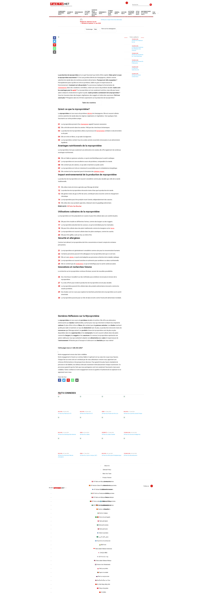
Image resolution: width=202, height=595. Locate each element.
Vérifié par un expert (106, 19)
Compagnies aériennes (61, 13)
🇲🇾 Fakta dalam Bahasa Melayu (102, 560)
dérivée (89, 113)
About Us (107, 465)
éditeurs (78, 364)
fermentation (100, 131)
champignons (62, 87)
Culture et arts (87, 13)
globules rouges (99, 171)
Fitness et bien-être (110, 13)
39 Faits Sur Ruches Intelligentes (132, 434)
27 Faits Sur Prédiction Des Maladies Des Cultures (137, 49)
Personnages (79, 13)
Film (154, 13)
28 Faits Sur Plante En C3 (86, 413)
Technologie (91, 29)
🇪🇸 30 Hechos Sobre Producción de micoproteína (102, 485)
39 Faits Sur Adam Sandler (108, 434)
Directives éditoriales (116, 19)
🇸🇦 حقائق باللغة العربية (103, 537)
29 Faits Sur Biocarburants (130, 455)
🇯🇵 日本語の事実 (102, 552)
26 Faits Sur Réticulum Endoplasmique (111, 455)
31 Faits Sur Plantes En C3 (64, 413)
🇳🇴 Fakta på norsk (103, 529)
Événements (102, 13)
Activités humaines (131, 13)
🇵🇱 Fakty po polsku (102, 568)
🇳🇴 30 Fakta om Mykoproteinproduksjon (103, 497)
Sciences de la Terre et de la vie (94, 12)
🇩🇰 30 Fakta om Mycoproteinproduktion (103, 481)
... (157, 13)
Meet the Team (107, 473)
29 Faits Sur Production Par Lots (110, 413)
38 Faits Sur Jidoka (84, 434)
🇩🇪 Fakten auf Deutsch (102, 505)
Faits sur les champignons (108, 28)
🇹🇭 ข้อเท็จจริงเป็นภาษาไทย (102, 580)
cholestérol (79, 264)
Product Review (106, 477)
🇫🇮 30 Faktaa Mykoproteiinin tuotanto (102, 489)
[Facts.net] (59, 3)
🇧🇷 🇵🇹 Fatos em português (102, 517)
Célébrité (70, 13)
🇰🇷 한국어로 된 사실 (102, 556)
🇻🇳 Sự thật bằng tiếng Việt (102, 584)
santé (74, 90)
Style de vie (137, 13)
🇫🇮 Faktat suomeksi (102, 533)
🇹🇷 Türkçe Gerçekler (102, 588)
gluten (72, 257)
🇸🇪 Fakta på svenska (102, 525)
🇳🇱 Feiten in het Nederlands (102, 564)
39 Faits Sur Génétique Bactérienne (67, 434)
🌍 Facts (102, 501)
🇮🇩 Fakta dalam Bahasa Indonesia (102, 548)
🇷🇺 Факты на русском (102, 576)
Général (117, 13)
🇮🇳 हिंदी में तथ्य (102, 545)
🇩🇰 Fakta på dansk (102, 521)
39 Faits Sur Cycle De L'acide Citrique (133, 413)
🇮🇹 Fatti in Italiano (103, 513)
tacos (112, 228)
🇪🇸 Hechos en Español (102, 509)
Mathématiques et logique (146, 13)
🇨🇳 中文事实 (102, 592)
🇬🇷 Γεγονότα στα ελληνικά (102, 541)
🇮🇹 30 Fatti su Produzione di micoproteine (102, 493)
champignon (85, 124)
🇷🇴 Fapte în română (102, 572)
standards (112, 362)
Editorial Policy (107, 469)
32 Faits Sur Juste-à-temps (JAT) (88, 455)
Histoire (123, 13)
